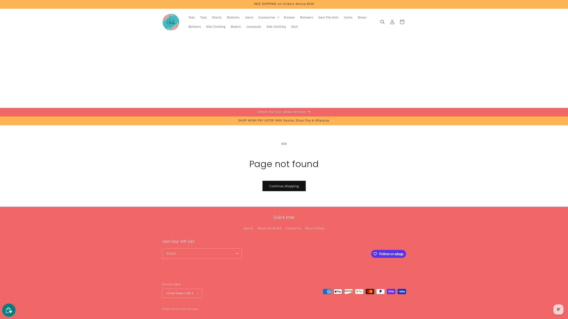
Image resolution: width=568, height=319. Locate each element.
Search (248, 228)
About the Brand (269, 228)
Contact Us (293, 228)
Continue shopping (284, 186)
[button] (268, 17)
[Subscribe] (237, 253)
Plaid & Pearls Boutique (185, 308)
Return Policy (315, 228)
